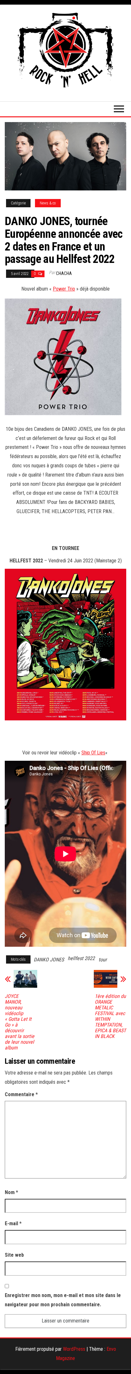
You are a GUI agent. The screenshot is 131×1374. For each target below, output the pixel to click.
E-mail (13, 1223)
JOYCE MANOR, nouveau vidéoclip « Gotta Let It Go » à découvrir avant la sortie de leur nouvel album (19, 1022)
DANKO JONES (49, 960)
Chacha (64, 273)
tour (103, 960)
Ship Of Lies (93, 753)
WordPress (74, 1349)
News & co (48, 203)
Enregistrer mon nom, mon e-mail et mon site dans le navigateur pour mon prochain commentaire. (63, 1300)
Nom (11, 1192)
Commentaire (21, 1094)
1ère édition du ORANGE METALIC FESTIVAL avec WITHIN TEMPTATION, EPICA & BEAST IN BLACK (110, 1016)
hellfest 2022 (81, 958)
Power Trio (64, 289)
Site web (14, 1255)
